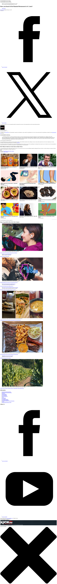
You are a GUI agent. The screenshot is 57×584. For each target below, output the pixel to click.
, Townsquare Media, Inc (9, 518)
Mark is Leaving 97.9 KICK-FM (4, 256)
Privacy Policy (4, 398)
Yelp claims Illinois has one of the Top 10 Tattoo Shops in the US (9, 282)
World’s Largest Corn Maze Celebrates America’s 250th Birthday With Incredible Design (12, 388)
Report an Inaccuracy (5, 396)
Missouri (13, 151)
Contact (3, 401)
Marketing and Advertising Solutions (7, 392)
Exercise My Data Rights (5, 400)
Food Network (7, 132)
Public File (3, 393)
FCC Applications (4, 395)
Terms (3, 397)
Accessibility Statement (5, 399)
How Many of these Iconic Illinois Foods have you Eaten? (8, 289)
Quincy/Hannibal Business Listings (6, 402)
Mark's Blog (9, 151)
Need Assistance (4, 394)
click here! (18, 142)
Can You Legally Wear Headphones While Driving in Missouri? (8, 252)
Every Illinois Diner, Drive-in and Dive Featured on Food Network (9, 354)
